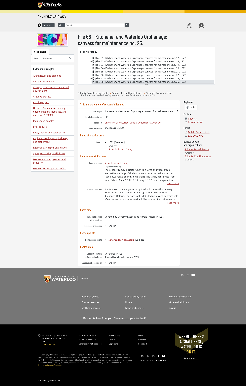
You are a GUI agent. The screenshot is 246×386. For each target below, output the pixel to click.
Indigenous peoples (43, 121)
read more (173, 183)
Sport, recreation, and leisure (49, 153)
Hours (128, 302)
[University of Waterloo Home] (50, 5)
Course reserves (90, 302)
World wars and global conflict (49, 168)
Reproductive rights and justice (50, 147)
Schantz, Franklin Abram (121, 239)
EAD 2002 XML (195, 135)
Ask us (172, 308)
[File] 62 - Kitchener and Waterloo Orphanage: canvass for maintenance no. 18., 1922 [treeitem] (140, 61)
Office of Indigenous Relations (49, 365)
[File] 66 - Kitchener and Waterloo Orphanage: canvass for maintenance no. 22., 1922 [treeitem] (140, 75)
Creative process (42, 96)
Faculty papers (41, 102)
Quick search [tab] (40, 51)
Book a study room (135, 296)
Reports (192, 118)
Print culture (40, 126)
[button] (190, 25)
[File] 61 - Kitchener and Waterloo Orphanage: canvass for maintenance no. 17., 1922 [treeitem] (140, 58)
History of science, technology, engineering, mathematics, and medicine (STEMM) (49, 112)
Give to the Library (179, 302)
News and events (134, 308)
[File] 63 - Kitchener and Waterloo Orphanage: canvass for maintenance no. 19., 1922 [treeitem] (140, 64)
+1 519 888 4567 (49, 344)
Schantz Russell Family (120, 149)
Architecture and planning (47, 75)
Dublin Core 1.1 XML (199, 132)
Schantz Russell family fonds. (93, 93)
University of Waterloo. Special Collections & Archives (133, 122)
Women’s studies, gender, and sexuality (49, 161)
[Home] (39, 25)
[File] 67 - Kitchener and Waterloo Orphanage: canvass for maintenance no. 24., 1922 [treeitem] (140, 78)
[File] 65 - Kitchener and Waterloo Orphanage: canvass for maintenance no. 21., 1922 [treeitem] (140, 71)
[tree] (146, 70)
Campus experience (43, 81)
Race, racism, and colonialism (49, 132)
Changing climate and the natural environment (51, 89)
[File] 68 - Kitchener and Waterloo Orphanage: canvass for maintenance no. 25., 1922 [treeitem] (140, 81)
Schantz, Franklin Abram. (159, 93)
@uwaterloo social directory (153, 360)
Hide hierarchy (88, 51)
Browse (47, 25)
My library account (91, 308)
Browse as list (195, 122)
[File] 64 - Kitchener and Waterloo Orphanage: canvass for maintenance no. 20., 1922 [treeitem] (140, 68)
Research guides (90, 296)
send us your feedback (133, 318)
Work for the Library (180, 296)
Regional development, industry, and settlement (50, 140)
